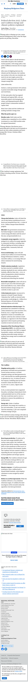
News (2, 14)
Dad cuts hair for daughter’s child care (13, 579)
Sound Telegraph (4, 631)
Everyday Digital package (15, 522)
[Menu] (2, 4)
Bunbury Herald (4, 608)
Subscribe (20, 3)
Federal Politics (4, 16)
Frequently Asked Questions (13, 655)
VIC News (7, 14)
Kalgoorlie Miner (4, 618)
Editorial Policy (4, 658)
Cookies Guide (18, 671)
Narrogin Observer (5, 624)
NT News (3, 17)
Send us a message (8, 645)
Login (14, 3)
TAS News (13, 14)
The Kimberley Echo (5, 619)
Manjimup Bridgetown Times (7, 621)
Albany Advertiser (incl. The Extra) (8, 603)
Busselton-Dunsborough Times (7, 610)
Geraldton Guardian (5, 613)
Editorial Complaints (13, 658)
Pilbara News (4, 628)
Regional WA (12, 16)
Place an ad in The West (6, 661)
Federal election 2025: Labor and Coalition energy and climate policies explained (13, 492)
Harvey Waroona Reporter (6, 616)
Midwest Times (4, 623)
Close (4, 678)
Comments (21, 29)
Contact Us (3, 655)
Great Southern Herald (5, 615)
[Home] (4, 4)
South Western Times (5, 629)
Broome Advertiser (5, 606)
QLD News (19, 14)
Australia (19, 16)
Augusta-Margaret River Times (7, 605)
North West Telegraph (5, 626)
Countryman (3, 611)
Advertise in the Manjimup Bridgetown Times (11, 663)
